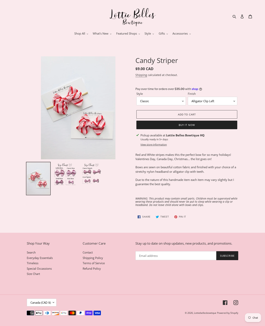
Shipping (141, 75)
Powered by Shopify (227, 313)
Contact (88, 252)
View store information (153, 144)
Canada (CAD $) (40, 302)
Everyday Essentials (40, 258)
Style (139, 94)
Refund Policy (92, 268)
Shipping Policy (93, 258)
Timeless (32, 263)
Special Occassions (39, 268)
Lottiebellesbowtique (205, 313)
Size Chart (33, 274)
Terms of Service (94, 263)
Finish (192, 94)
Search (31, 252)
